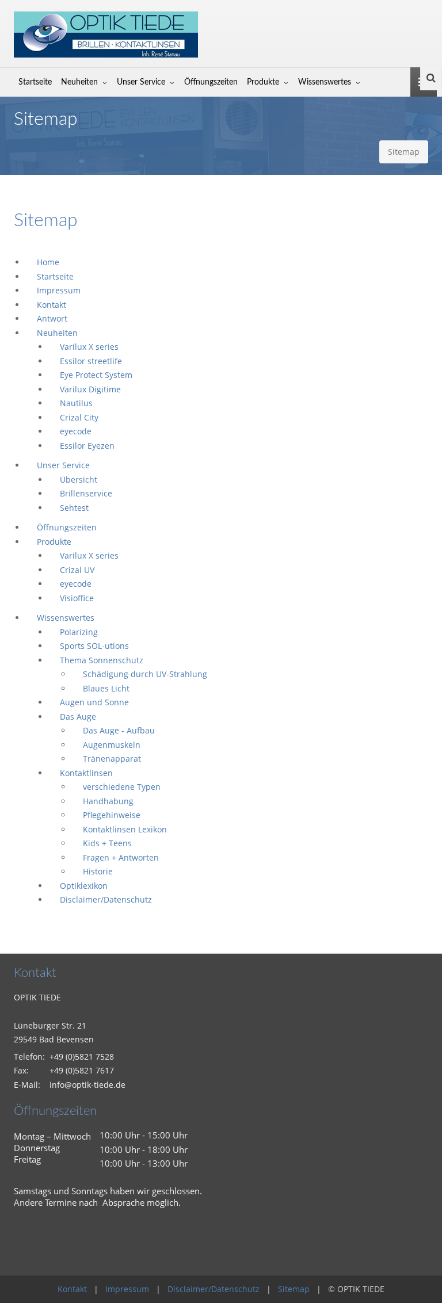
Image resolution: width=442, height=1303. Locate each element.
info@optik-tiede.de (87, 1084)
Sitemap (294, 1288)
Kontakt (72, 1288)
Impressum (127, 1288)
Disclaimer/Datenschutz (213, 1288)
